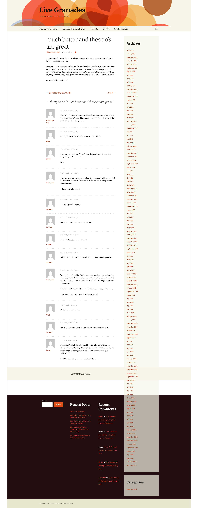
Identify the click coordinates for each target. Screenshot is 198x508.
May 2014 (129, 82)
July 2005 (129, 412)
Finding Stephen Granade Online (73, 29)
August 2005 (130, 409)
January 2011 (130, 192)
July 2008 (129, 299)
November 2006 (131, 369)
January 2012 (130, 150)
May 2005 (129, 419)
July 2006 (129, 384)
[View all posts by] (76, 52)
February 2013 (131, 121)
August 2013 (130, 100)
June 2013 (129, 107)
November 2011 (131, 157)
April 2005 (129, 423)
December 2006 (131, 366)
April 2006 (129, 394)
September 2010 (132, 206)
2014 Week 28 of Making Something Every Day (108, 465)
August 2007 (130, 338)
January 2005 (130, 433)
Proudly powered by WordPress (62, 503)
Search (44, 401)
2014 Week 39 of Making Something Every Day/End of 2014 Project (80, 429)
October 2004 (131, 444)
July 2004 (129, 455)
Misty (101, 416)
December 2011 (131, 153)
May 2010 (129, 220)
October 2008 (131, 288)
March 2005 (130, 426)
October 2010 (131, 203)
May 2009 (129, 263)
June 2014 (129, 79)
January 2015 (130, 54)
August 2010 (130, 210)
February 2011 (131, 189)
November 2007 (131, 327)
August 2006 (130, 380)
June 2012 (129, 132)
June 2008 (129, 302)
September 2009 (132, 249)
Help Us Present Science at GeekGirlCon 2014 (108, 450)
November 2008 (131, 284)
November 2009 (131, 242)
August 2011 (130, 167)
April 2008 (129, 309)
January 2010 (130, 235)
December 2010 (131, 196)
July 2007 (129, 341)
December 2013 (131, 89)
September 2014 (132, 68)
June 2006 (129, 387)
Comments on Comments (48, 29)
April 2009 (129, 267)
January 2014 (130, 86)
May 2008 (129, 306)
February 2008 (131, 316)
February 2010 (131, 231)
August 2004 (130, 451)
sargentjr (49, 209)
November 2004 (131, 440)
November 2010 (131, 199)
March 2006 (130, 398)
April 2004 (129, 458)
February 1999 (131, 465)
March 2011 (130, 185)
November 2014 (131, 61)
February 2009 (131, 274)
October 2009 (131, 245)
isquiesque (50, 183)
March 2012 (130, 142)
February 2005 (131, 430)
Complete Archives (121, 29)
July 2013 (129, 103)
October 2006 (131, 373)
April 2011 (129, 181)
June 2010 (129, 217)
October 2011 (131, 160)
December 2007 (131, 323)
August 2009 (130, 252)
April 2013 (129, 114)
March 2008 (130, 313)
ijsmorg (48, 159)
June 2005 (129, 416)
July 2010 (129, 213)
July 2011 (129, 171)
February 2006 (131, 401)
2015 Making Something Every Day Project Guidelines (107, 419)
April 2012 (129, 139)
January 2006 (130, 405)
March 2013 (130, 118)
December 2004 (131, 437)
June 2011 (129, 174)
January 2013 (130, 125)
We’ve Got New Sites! (77, 411)
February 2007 (131, 359)
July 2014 (129, 75)
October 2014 (131, 64)
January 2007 (130, 362)
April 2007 (129, 352)
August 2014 (130, 71)
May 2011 (129, 178)
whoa (112, 92)
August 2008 (130, 295)
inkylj (48, 141)
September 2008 (132, 291)
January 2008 (130, 320)
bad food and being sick (58, 92)
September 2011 (132, 164)
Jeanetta (102, 478)
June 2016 (129, 50)
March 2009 (130, 270)
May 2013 (129, 111)
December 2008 (131, 281)
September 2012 (132, 128)
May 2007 (129, 348)
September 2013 (132, 96)
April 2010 (129, 224)
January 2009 (130, 277)
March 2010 (130, 228)
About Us (106, 29)
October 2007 (131, 330)
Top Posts (94, 29)
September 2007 (132, 334)
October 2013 (131, 93)
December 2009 (131, 238)
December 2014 (131, 57)
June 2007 (129, 345)
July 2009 (129, 256)
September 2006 (132, 377)
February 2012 (131, 146)
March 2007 (130, 355)
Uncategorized (131, 489)
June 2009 (129, 260)
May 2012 (129, 135)
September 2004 (132, 448)
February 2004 (131, 462)
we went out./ (44, 503)
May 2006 (129, 391)
